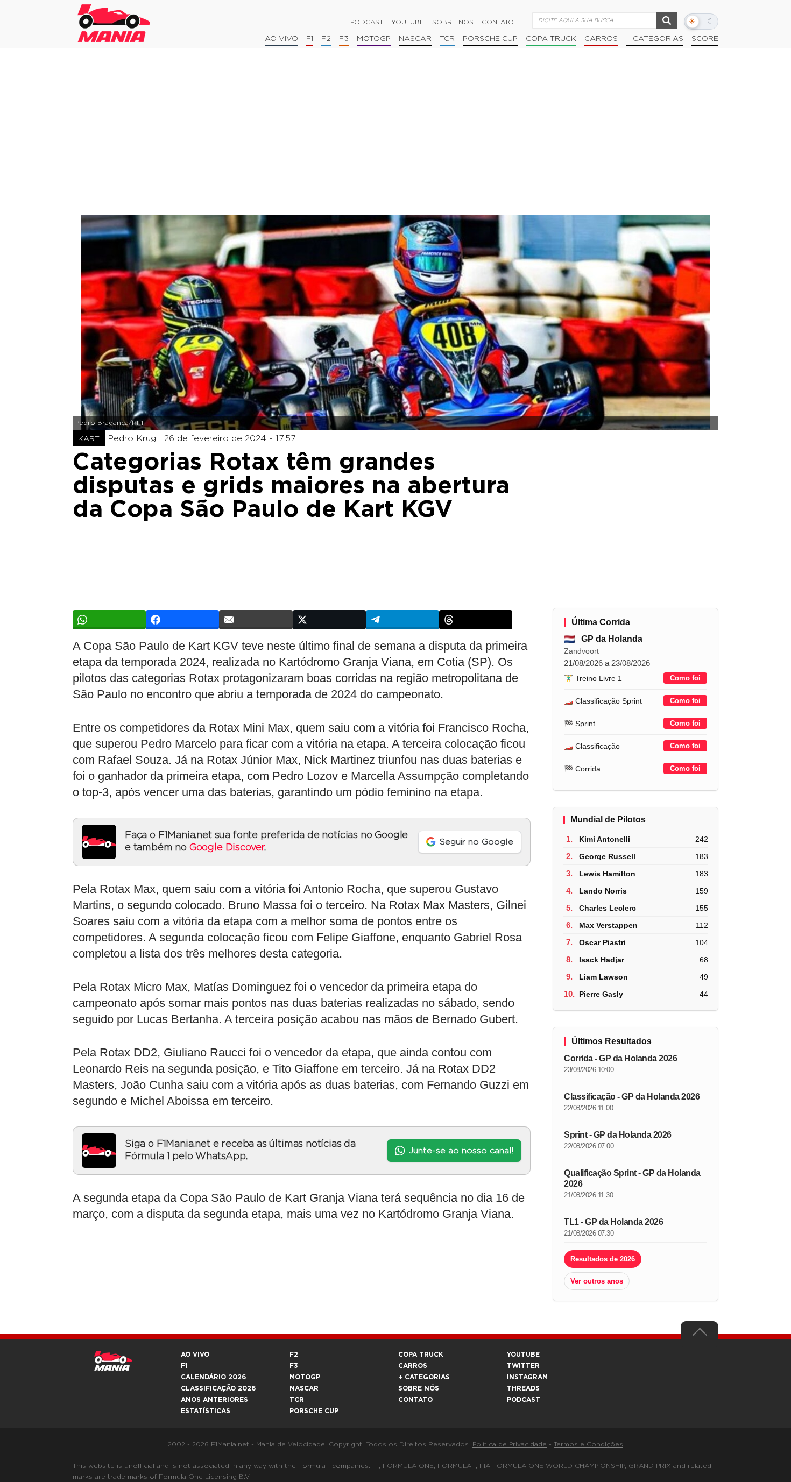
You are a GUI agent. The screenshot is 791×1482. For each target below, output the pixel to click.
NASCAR (415, 38)
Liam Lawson (603, 977)
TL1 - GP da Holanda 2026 (613, 1221)
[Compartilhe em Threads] (475, 619)
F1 (309, 38)
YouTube (407, 22)
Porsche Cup (490, 38)
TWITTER (523, 1366)
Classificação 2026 (218, 1388)
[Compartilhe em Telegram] (402, 619)
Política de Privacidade (509, 1444)
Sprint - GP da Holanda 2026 (618, 1134)
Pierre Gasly (601, 994)
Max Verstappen (608, 925)
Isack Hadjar (601, 959)
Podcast (366, 22)
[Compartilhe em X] (329, 619)
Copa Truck (551, 38)
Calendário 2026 (213, 1377)
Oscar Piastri (602, 942)
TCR (447, 38)
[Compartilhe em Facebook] (182, 619)
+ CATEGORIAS (654, 38)
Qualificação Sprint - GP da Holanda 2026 (632, 1178)
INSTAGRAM (527, 1377)
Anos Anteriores (214, 1399)
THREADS (523, 1388)
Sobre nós (453, 22)
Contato (498, 22)
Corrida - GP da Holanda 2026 (620, 1058)
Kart (89, 439)
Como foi (685, 678)
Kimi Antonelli (604, 839)
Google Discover (226, 848)
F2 (326, 38)
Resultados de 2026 (602, 1259)
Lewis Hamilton (607, 873)
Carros (601, 38)
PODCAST (523, 1399)
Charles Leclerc (607, 908)
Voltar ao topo (699, 1334)
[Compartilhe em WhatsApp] (109, 619)
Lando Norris (603, 891)
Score (704, 38)
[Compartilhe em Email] (255, 619)
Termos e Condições (588, 1444)
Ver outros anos (596, 1281)
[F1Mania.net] (114, 23)
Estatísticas (205, 1411)
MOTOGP (304, 1377)
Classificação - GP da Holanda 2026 (632, 1096)
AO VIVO (195, 1354)
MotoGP (374, 38)
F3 (344, 38)
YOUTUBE (523, 1354)
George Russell (607, 856)
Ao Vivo (281, 38)
